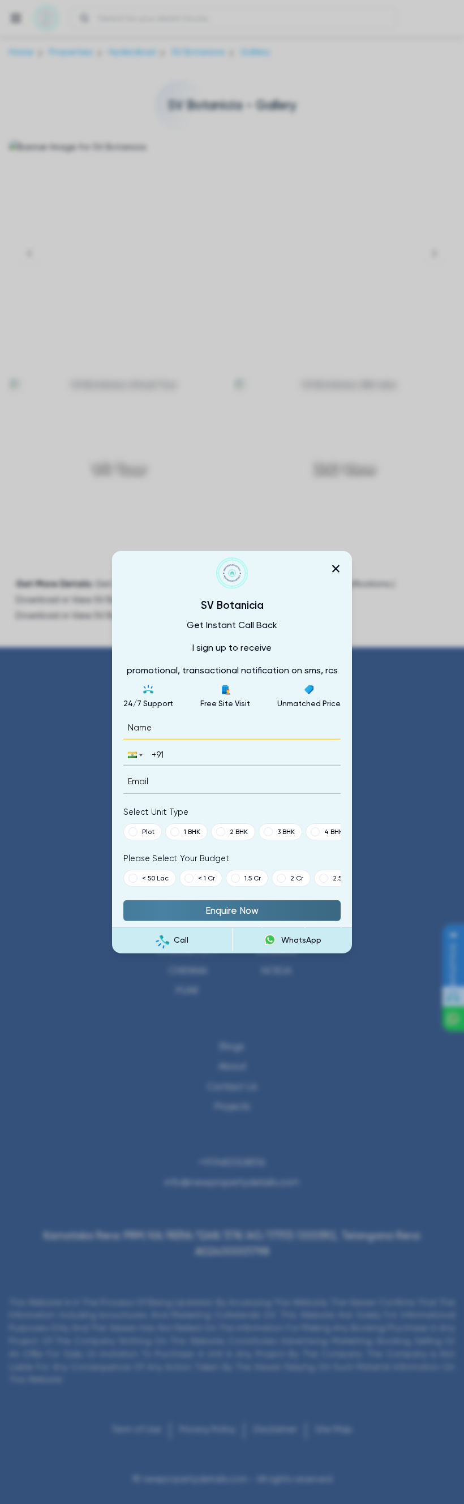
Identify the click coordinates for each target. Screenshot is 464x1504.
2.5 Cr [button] (342, 878)
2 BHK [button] (239, 831)
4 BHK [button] (333, 831)
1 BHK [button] (192, 831)
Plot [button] (148, 831)
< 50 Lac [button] (155, 878)
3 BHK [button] (286, 831)
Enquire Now (232, 910)
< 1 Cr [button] (206, 878)
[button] (134, 755)
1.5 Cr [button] (252, 878)
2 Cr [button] (296, 878)
